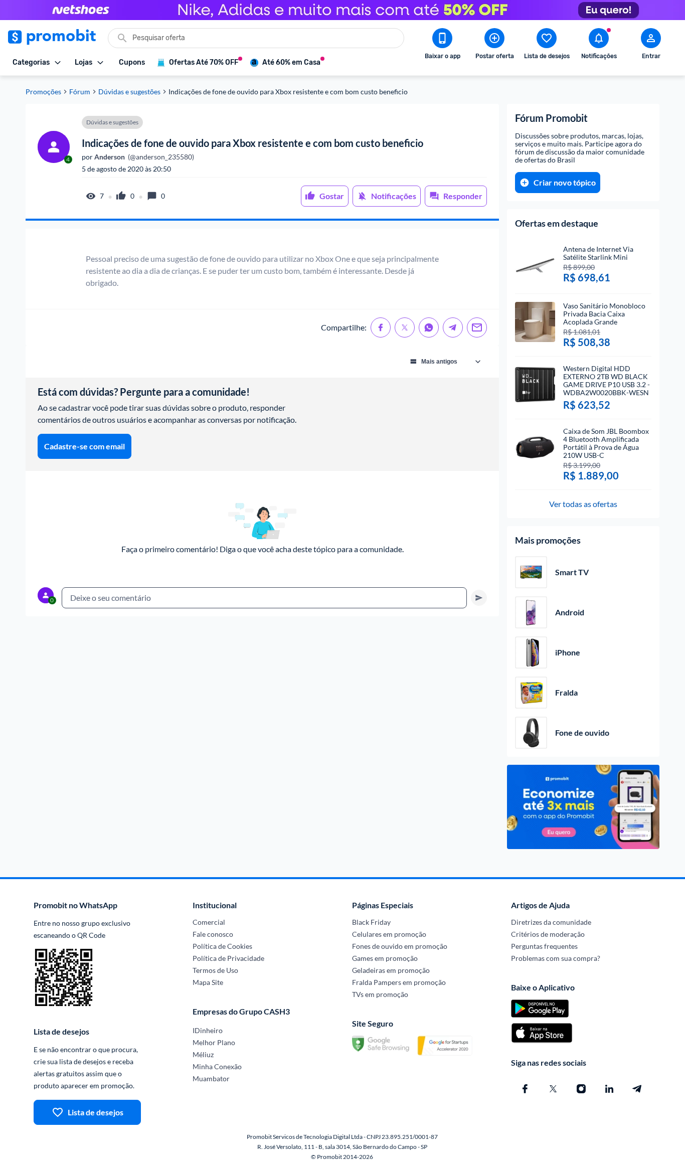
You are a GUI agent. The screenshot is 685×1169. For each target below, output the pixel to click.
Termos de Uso (215, 970)
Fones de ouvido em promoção (399, 946)
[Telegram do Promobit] (637, 1089)
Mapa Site (208, 982)
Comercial (209, 922)
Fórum (79, 92)
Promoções (43, 92)
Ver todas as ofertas (583, 504)
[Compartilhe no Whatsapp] (429, 327)
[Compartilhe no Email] (477, 327)
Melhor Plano (214, 1042)
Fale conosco (213, 934)
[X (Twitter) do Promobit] (553, 1089)
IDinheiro (208, 1030)
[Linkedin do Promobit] (609, 1089)
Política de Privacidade (228, 958)
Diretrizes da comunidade (551, 922)
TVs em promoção (380, 994)
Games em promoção (385, 958)
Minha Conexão (217, 1066)
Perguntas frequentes (544, 946)
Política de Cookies (222, 946)
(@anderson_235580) (143, 157)
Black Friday (371, 922)
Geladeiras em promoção (391, 970)
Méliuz (203, 1054)
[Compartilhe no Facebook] (381, 327)
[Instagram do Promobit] (581, 1089)
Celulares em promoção (389, 934)
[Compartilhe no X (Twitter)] (405, 327)
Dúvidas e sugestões (129, 92)
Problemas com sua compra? (555, 958)
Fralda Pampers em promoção (399, 982)
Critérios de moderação (548, 934)
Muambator (211, 1078)
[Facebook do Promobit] (525, 1089)
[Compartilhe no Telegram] (453, 327)
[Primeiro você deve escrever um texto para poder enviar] (479, 598)
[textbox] (264, 598)
